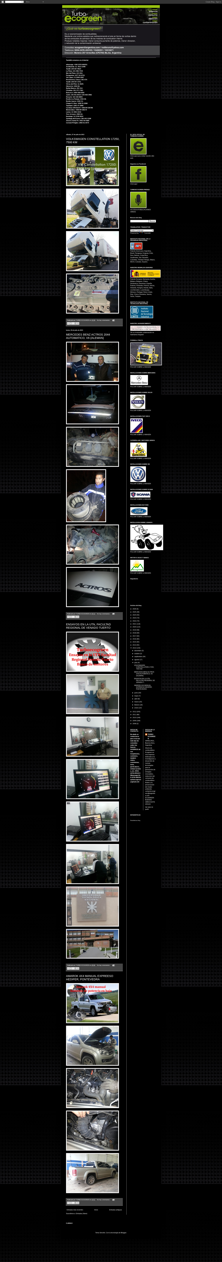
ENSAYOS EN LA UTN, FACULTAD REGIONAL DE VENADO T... (144, 680)
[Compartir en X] (73, 323)
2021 (135, 624)
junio (136, 693)
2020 (135, 627)
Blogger (123, 1233)
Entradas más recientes (75, 1210)
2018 (135, 633)
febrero (137, 705)
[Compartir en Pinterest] (78, 323)
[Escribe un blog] (70, 323)
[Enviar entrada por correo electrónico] (113, 320)
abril (136, 699)
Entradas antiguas (115, 1210)
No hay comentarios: (103, 320)
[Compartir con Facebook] (75, 323)
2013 (135, 648)
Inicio (96, 1210)
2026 (135, 609)
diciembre (138, 651)
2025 (135, 612)
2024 (135, 615)
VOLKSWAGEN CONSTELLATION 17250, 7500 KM (144, 667)
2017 (135, 636)
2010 (135, 717)
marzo (136, 702)
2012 (135, 712)
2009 (135, 721)
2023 (135, 618)
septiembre (138, 656)
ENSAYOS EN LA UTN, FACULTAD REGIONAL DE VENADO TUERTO (88, 626)
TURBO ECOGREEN (151, 737)
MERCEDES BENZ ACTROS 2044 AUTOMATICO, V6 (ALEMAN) (88, 336)
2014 (135, 645)
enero (136, 708)
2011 (135, 715)
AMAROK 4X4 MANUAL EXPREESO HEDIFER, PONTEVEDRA (89, 977)
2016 (135, 639)
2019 (135, 630)
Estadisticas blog (135, 820)
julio (136, 663)
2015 (135, 642)
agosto (137, 660)
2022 (135, 621)
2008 (135, 724)
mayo (136, 696)
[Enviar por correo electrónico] (68, 323)
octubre (137, 654)
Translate (147, 233)
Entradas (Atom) (81, 1213)
